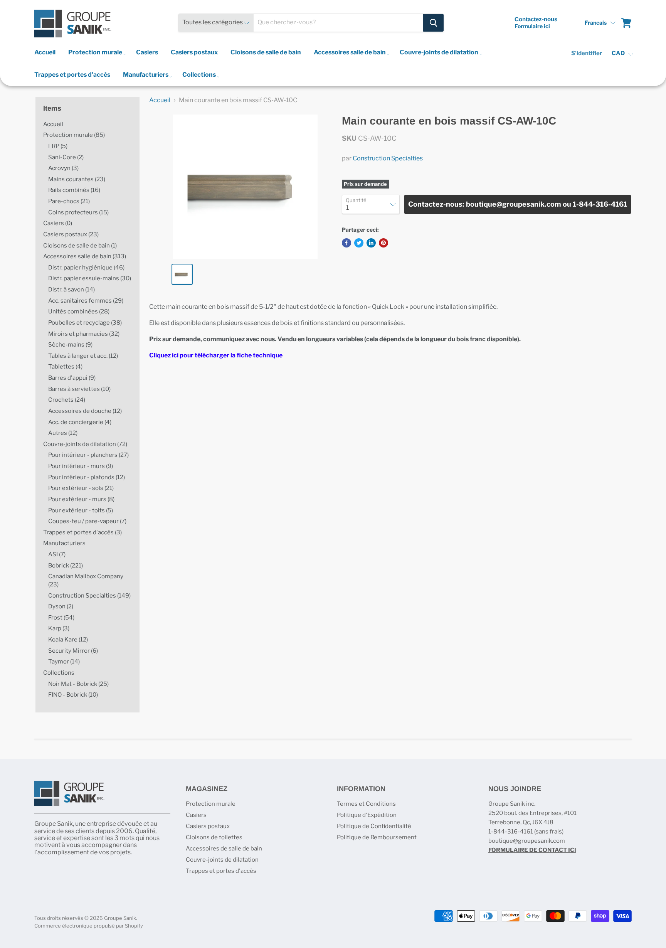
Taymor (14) (64, 661)
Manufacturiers (146, 74)
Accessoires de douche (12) (85, 410)
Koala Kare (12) (68, 639)
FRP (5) (57, 146)
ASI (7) (57, 554)
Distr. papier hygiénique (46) (86, 267)
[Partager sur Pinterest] (383, 243)
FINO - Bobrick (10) (73, 694)
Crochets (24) (66, 399)
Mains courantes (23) (76, 179)
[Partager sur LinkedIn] (371, 243)
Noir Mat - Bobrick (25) (78, 683)
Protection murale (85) (74, 134)
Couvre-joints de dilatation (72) (85, 444)
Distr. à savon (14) (71, 289)
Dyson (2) (60, 606)
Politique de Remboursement (377, 837)
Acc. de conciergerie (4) (79, 422)
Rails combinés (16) (74, 190)
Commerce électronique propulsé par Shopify (88, 926)
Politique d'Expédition (367, 815)
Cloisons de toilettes (214, 837)
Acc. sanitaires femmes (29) (85, 300)
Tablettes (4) (65, 366)
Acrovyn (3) (63, 168)
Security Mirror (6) (73, 650)
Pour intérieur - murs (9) (80, 466)
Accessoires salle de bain (350, 52)
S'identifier (586, 53)
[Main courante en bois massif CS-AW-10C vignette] (182, 274)
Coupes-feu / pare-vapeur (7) (87, 521)
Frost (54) (61, 617)
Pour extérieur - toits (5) (80, 510)
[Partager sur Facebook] (346, 243)
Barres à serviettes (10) (79, 389)
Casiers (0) (57, 223)
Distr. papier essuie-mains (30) (89, 278)
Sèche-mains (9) (70, 344)
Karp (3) (58, 628)
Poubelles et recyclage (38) (85, 322)
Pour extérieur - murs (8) (81, 499)
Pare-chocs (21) (69, 201)
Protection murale (95, 52)
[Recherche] (433, 23)
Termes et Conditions (366, 803)
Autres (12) (62, 432)
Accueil (45, 52)
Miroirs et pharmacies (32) (83, 333)
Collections (199, 74)
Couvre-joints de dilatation (439, 52)
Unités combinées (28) (78, 311)
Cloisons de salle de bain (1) (80, 245)
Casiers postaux (194, 52)
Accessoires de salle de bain (224, 848)
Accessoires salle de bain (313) (84, 256)
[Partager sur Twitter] (358, 243)
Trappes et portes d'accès (72, 74)
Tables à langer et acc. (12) (83, 355)
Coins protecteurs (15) (78, 212)
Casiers (147, 52)
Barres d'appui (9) (72, 377)
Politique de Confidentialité (374, 826)
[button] (600, 22)
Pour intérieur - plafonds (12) (86, 477)
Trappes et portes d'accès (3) (82, 532)
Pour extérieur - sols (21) (81, 488)
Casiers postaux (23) (71, 234)
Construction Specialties (388, 158)
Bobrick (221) (65, 565)
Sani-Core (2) (66, 157)
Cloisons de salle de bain (265, 52)
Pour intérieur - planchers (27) (88, 454)
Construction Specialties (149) (89, 595)
